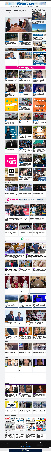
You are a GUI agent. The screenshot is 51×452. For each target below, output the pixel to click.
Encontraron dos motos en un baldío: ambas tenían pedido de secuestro (11, 80)
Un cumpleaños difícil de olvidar (24, 352)
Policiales (19, 6)
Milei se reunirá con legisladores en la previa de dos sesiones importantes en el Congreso (37, 290)
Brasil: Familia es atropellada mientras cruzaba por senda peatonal (11, 353)
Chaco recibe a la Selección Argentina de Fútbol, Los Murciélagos (11, 194)
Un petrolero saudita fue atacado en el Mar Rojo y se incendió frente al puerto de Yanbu (11, 337)
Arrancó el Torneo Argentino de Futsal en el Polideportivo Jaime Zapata (10, 43)
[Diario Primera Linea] (25, 3)
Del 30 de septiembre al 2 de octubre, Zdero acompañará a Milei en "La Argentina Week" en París (11, 62)
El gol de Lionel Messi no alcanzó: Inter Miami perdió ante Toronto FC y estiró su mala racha (39, 233)
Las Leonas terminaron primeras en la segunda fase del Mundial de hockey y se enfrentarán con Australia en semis (16, 219)
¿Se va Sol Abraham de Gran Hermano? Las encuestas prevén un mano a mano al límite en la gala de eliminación (25, 396)
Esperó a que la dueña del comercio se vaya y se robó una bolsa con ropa (25, 62)
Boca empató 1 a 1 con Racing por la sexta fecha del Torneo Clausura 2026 (37, 219)
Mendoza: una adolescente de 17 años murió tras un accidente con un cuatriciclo (39, 94)
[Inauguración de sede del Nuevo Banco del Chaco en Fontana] (39, 187)
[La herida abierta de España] (11, 144)
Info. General (15, 6)
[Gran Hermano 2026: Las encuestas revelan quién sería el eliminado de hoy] (39, 389)
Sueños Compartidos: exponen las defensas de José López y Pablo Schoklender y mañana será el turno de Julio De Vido (25, 305)
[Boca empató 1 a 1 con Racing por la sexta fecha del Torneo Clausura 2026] (38, 210)
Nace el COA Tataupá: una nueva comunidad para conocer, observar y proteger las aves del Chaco (25, 411)
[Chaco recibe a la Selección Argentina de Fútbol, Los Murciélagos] (11, 187)
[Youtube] (30, 0)
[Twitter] (29, 0)
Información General (21, 78)
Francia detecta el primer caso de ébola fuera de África (24, 270)
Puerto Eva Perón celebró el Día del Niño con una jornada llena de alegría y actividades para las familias (25, 164)
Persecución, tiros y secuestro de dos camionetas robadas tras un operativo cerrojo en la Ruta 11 (11, 122)
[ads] (18, 49)
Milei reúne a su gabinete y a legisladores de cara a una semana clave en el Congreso (25, 136)
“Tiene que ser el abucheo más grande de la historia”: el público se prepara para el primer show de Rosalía (25, 369)
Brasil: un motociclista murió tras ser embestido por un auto (39, 353)
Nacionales (31, 6)
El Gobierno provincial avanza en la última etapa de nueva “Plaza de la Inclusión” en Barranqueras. (25, 194)
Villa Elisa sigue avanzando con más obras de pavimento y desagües (25, 80)
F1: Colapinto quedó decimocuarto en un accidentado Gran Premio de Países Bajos (25, 233)
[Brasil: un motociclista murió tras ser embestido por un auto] (39, 346)
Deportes (24, 6)
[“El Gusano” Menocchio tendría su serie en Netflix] (11, 362)
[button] (43, 6)
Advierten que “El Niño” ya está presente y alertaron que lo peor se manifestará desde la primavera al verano (11, 305)
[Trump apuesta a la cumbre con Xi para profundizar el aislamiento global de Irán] (15, 315)
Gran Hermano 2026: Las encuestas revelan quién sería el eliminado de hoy (39, 395)
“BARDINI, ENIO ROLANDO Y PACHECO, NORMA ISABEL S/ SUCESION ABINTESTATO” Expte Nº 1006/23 (9, 436)
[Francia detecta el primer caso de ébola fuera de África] (25, 263)
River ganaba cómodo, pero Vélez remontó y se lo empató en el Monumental (10, 233)
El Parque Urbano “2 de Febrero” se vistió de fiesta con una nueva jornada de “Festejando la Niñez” (25, 150)
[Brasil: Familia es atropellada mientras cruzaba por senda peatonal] (11, 346)
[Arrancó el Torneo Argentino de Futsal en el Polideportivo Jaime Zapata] (11, 37)
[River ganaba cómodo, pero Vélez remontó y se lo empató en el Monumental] (11, 226)
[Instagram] (27, 0)
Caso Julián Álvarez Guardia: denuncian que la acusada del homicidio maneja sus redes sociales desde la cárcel (11, 95)
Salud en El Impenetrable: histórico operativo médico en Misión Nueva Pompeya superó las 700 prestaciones (11, 270)
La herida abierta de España (9, 149)
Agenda (28, 6)
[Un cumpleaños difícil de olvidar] (25, 346)
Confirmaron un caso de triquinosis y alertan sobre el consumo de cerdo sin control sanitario (39, 270)
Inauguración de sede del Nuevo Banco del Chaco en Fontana (38, 194)
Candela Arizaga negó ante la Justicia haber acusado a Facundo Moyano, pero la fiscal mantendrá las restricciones (25, 179)
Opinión (6, 148)
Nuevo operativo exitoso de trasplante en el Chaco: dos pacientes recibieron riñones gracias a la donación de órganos (36, 256)
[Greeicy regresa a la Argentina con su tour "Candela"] (39, 362)
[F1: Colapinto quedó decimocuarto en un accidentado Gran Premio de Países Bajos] (25, 226)
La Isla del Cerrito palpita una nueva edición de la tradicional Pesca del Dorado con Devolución (11, 411)
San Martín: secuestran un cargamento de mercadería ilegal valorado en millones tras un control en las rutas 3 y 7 (25, 109)
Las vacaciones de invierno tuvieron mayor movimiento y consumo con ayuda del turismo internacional (39, 411)
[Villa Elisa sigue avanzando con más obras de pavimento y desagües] (25, 74)
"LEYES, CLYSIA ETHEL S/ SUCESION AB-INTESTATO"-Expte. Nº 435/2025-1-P (20, 436)
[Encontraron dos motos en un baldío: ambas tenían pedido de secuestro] (11, 74)
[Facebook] (26, 0)
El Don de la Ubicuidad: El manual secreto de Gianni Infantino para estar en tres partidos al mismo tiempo (39, 150)
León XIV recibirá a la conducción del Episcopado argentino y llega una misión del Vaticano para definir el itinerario (16, 291)
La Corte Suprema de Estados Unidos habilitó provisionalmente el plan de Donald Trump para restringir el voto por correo (35, 323)
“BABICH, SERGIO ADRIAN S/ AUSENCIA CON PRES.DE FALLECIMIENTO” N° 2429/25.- (30, 436)
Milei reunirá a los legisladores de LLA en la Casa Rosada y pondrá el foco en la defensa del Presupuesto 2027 (39, 305)
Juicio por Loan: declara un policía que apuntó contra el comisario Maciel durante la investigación (39, 80)
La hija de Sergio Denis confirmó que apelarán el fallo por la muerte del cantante (25, 94)
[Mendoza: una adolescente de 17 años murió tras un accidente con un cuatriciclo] (39, 88)
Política (11, 6)
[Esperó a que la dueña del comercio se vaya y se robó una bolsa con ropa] (25, 55)
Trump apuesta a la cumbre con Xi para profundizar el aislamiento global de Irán (13, 323)
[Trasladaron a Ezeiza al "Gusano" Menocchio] (25, 116)
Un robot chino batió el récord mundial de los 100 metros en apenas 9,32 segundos (39, 122)
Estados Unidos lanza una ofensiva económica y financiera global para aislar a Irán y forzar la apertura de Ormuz (25, 338)
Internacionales (37, 6)
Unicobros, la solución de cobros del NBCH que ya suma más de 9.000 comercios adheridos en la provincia (25, 43)
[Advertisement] (25, 378)
